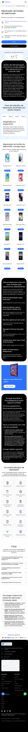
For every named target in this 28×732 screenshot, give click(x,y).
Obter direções (14, 46)
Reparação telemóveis (10, 5)
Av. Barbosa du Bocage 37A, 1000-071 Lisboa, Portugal (13, 648)
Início (2, 5)
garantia (14, 31)
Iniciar (14, 42)
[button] (25, 2)
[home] (6, 2)
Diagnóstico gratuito (10, 21)
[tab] (4, 116)
